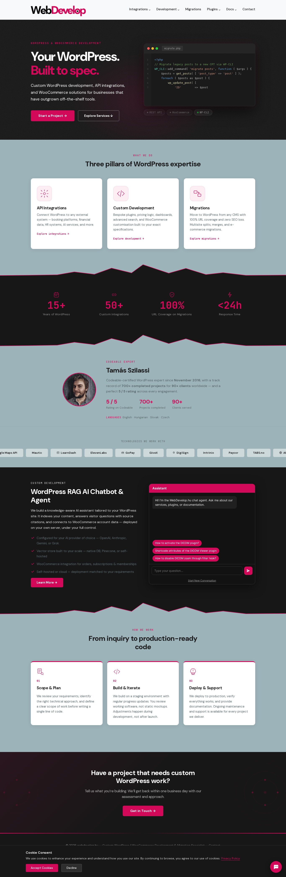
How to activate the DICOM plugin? (177, 543)
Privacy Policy (230, 858)
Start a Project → (52, 115)
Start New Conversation (202, 580)
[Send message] (248, 571)
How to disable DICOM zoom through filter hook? (185, 558)
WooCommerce (180, 112)
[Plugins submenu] (219, 10)
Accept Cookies (42, 868)
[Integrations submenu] (150, 10)
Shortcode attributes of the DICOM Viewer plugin (185, 550)
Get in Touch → (143, 811)
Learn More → (47, 582)
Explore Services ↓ (98, 116)
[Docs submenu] (236, 10)
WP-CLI (204, 112)
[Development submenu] (178, 10)
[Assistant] (276, 867)
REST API (155, 112)
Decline (72, 868)
